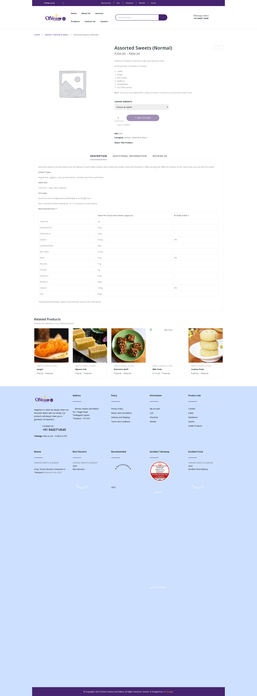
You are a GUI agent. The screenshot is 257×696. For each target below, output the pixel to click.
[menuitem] (74, 13)
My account (106, 3)
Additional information (130, 156)
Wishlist (142, 3)
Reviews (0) (160, 156)
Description (98, 156)
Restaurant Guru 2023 (52, 472)
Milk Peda (157, 369)
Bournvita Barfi (121, 369)
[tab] (98, 157)
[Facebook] (57, 3)
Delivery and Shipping (120, 417)
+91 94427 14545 (201, 18)
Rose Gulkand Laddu (216, 47)
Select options (45, 373)
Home (37, 34)
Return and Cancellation (121, 413)
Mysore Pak (81, 369)
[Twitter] (139, 143)
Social (153, 3)
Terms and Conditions (120, 421)
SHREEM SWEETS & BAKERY (46, 462)
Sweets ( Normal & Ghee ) (57, 34)
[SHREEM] (158, 582)
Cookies (191, 408)
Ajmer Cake (221, 47)
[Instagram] (67, 3)
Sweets (191, 421)
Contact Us (48, 426)
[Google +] (148, 143)
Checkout (129, 3)
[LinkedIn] (152, 143)
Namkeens (193, 417)
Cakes (191, 413)
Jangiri (40, 369)
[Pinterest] (144, 143)
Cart (118, 3)
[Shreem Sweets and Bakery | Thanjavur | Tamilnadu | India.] (55, 17)
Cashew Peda (197, 369)
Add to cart (144, 117)
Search (163, 17)
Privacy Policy (117, 408)
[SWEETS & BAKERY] (158, 677)
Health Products (195, 426)
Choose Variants (123, 101)
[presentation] (34, 353)
